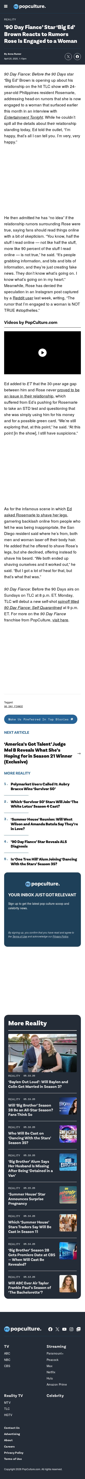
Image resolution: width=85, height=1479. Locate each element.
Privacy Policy (60, 936)
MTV (7, 1402)
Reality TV (13, 1395)
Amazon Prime (57, 1384)
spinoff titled (68, 601)
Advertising (12, 1434)
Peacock (52, 1360)
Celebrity (55, 1395)
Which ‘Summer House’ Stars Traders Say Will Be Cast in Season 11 (29, 1227)
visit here (60, 619)
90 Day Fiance (13, 706)
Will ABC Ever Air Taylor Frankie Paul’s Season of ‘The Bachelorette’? (29, 1287)
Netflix (51, 1372)
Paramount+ (55, 1353)
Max (49, 1366)
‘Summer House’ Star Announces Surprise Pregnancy (26, 1199)
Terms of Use (19, 936)
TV (6, 1346)
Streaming (56, 1346)
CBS (7, 1366)
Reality (10, 19)
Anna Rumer (14, 53)
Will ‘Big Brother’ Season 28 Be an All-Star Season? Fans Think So (30, 1110)
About (8, 1440)
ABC (7, 1353)
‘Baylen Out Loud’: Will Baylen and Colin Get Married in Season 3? (38, 1084)
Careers (9, 1446)
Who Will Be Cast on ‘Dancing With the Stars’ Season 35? (29, 1138)
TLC (7, 1409)
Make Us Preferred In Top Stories (39, 719)
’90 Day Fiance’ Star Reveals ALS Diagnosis (39, 844)
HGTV (8, 1415)
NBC (7, 1360)
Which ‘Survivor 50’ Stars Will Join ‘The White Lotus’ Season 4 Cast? (44, 804)
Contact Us (12, 1427)
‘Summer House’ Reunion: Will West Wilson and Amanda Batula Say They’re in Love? (44, 824)
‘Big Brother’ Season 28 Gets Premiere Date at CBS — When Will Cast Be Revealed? (31, 1257)
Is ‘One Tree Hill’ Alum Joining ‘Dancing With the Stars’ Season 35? (44, 861)
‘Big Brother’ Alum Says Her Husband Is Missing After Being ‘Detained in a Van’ (30, 1168)
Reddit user (23, 297)
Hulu (50, 1378)
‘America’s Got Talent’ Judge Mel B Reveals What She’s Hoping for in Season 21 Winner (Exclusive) (38, 752)
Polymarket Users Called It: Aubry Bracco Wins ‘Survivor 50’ (40, 786)
